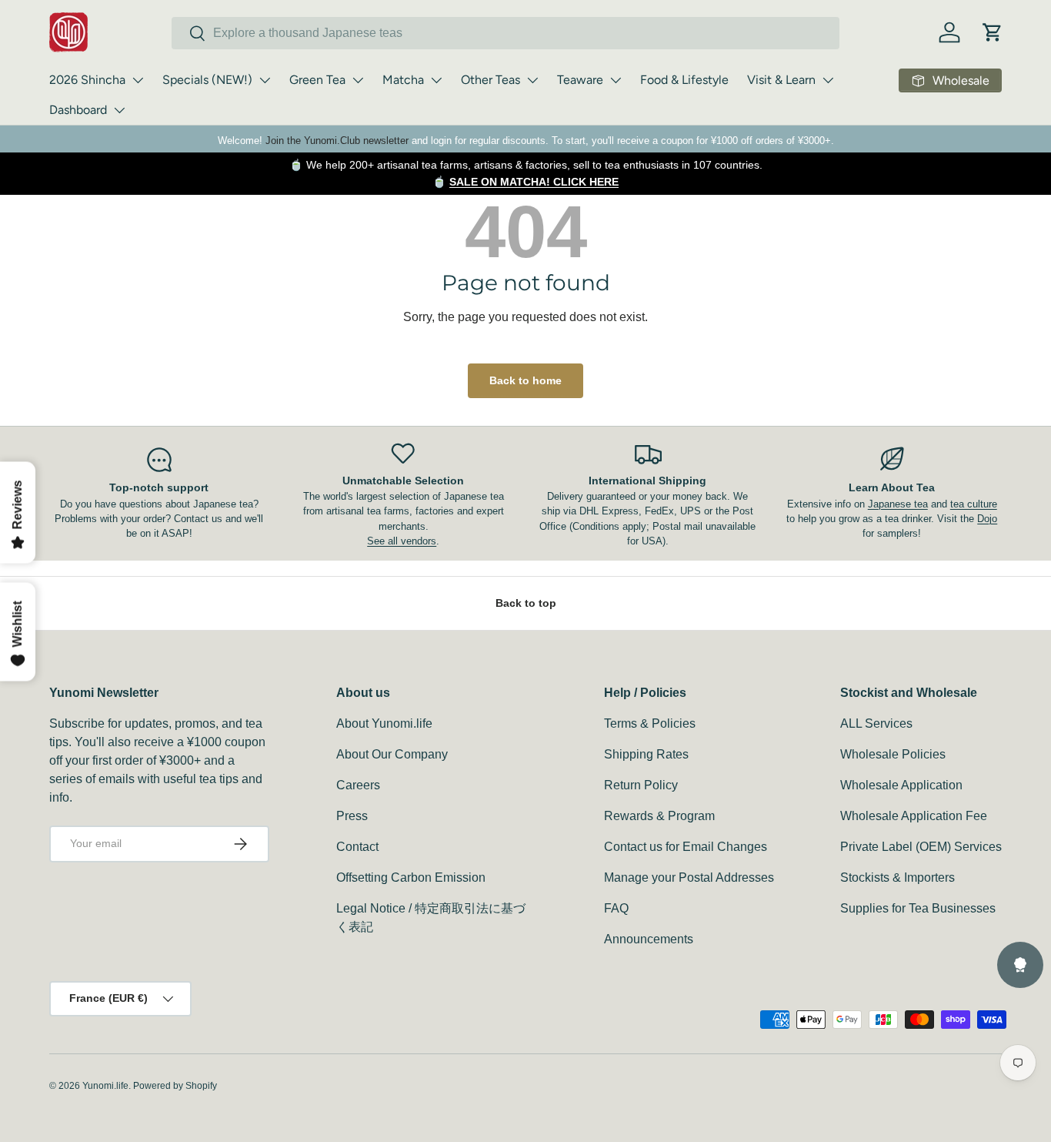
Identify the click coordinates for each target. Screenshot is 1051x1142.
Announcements (648, 939)
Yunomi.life (105, 1085)
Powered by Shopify (175, 1085)
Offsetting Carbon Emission (410, 877)
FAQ (616, 908)
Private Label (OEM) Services (921, 846)
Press (352, 815)
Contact (357, 846)
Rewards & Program (659, 815)
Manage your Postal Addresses (689, 877)
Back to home (525, 380)
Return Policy (641, 785)
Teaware (580, 79)
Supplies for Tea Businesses (918, 908)
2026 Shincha (87, 79)
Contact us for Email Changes (685, 846)
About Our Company (392, 754)
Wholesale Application (901, 785)
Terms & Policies (650, 723)
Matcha (403, 79)
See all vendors (401, 541)
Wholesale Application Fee (913, 815)
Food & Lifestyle (684, 79)
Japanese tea (898, 504)
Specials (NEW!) (207, 79)
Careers (358, 785)
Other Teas (490, 79)
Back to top (525, 603)
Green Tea (317, 79)
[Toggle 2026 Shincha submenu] (137, 80)
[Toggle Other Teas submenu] (532, 80)
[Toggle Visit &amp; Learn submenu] (828, 80)
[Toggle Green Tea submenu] (358, 80)
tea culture (973, 504)
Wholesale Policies (893, 754)
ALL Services (876, 723)
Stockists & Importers (897, 877)
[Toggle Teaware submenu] (615, 80)
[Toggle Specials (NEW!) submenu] (264, 80)
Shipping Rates (646, 754)
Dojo (987, 518)
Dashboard (78, 109)
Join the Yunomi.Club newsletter (337, 140)
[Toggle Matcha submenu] (436, 80)
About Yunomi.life (384, 723)
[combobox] (505, 33)
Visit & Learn (781, 79)
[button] (992, 32)
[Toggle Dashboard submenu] (119, 110)
